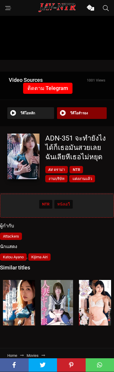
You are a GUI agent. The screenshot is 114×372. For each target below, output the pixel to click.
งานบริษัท (57, 179)
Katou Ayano (13, 257)
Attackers (11, 236)
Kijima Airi (39, 257)
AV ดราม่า (56, 169)
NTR (76, 169)
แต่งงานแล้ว (82, 179)
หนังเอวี (63, 204)
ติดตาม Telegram (47, 88)
